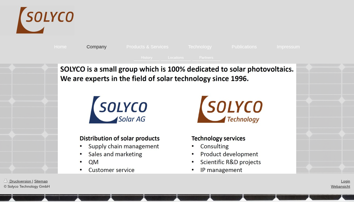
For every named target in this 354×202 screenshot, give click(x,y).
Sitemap (41, 181)
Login (345, 181)
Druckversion (20, 181)
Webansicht (340, 186)
